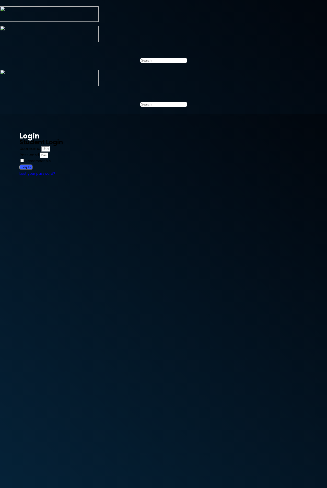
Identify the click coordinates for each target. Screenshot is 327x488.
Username (29, 149)
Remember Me (38, 161)
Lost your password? (37, 173)
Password (29, 155)
